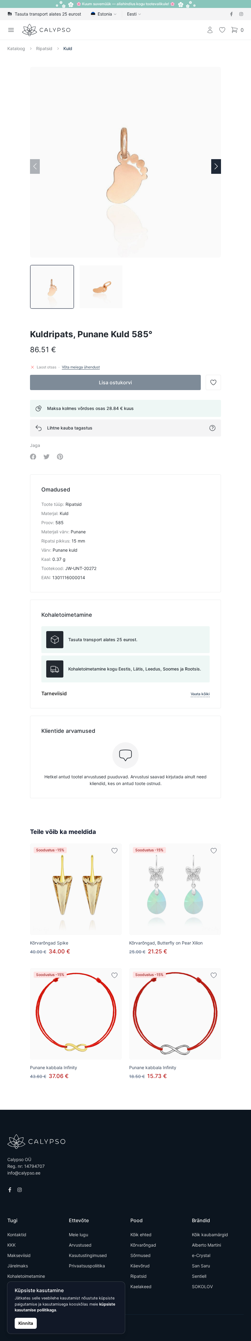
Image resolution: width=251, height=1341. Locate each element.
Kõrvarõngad (143, 1245)
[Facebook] (231, 14)
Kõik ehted (141, 1234)
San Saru (201, 1265)
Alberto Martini (206, 1245)
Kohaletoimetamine (26, 1276)
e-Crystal (201, 1255)
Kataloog (16, 48)
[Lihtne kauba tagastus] (212, 428)
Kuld (67, 48)
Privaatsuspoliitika (87, 1265)
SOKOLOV (202, 1286)
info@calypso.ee (23, 1172)
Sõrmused (140, 1255)
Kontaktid (16, 1234)
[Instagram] (241, 14)
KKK (11, 1245)
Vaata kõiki (200, 694)
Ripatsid (44, 48)
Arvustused (80, 1245)
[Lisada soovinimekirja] (114, 850)
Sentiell (199, 1276)
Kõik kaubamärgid (210, 1234)
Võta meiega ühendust (81, 367)
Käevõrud (140, 1265)
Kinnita (25, 1323)
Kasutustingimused (88, 1255)
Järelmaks (17, 1265)
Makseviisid (19, 1255)
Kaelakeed (141, 1286)
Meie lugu (78, 1234)
